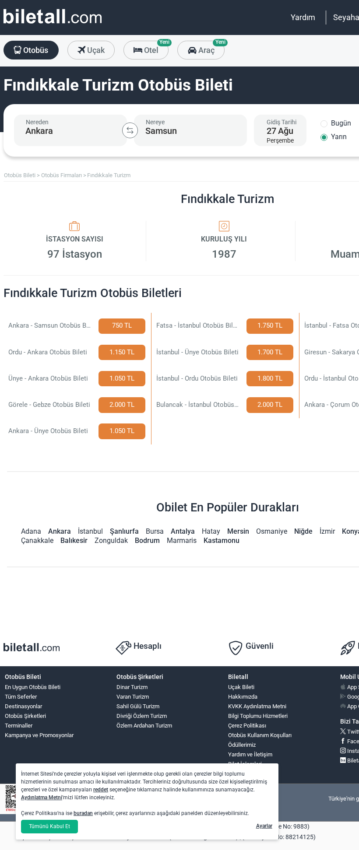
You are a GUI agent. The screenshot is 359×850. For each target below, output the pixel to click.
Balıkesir (74, 540)
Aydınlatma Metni (41, 797)
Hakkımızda (242, 696)
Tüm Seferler (21, 696)
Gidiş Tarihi (281, 122)
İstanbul (90, 531)
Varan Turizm (132, 696)
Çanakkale (37, 540)
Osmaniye (271, 531)
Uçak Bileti (241, 687)
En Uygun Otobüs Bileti (32, 687)
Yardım (303, 17)
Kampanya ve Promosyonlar (39, 735)
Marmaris (182, 540)
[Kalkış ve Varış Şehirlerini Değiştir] (130, 130)
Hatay (211, 531)
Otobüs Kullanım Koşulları (260, 735)
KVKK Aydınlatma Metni (257, 706)
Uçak (95, 50)
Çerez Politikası (247, 725)
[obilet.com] (53, 24)
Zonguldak (111, 540)
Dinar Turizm (132, 687)
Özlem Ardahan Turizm (144, 725)
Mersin (238, 531)
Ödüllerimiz (242, 745)
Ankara (59, 531)
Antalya (183, 531)
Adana (31, 531)
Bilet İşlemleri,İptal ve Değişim (248, 768)
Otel (155, 48)
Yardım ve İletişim (250, 754)
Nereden (37, 122)
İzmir (327, 531)
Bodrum (147, 540)
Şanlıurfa (124, 531)
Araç (210, 48)
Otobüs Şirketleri (25, 716)
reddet (100, 790)
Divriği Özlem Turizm (141, 716)
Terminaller (18, 725)
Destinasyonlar (23, 706)
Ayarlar (264, 826)
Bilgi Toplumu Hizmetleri (258, 716)
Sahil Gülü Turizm (137, 706)
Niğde (303, 531)
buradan (83, 813)
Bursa (155, 531)
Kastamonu (221, 540)
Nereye (155, 122)
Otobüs (34, 50)
